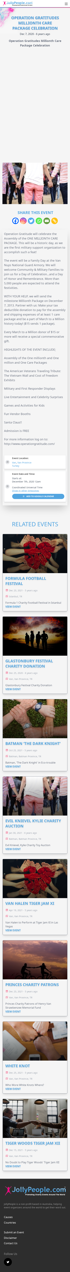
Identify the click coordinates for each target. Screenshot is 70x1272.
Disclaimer (10, 1238)
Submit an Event (14, 1232)
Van (14, 462)
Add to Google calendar (40, 496)
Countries (10, 1222)
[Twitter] (31, 221)
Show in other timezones (25, 490)
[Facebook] (15, 221)
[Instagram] (23, 221)
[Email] (46, 221)
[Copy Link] (54, 221)
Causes (8, 1217)
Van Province (24, 462)
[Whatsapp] (39, 221)
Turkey (15, 465)
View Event (13, 606)
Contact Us (10, 1243)
